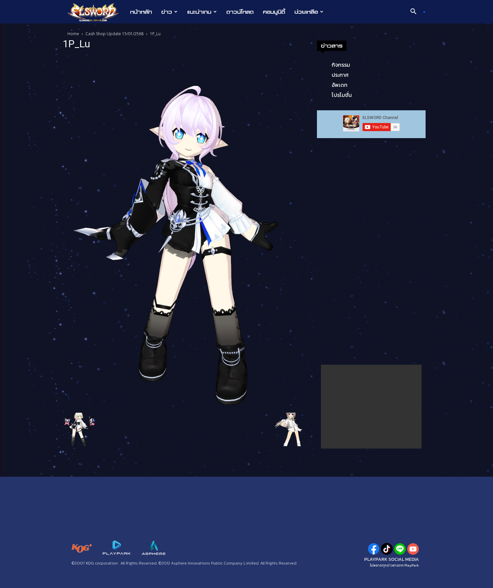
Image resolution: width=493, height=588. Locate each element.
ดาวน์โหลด (240, 11)
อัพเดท (339, 85)
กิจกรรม (341, 65)
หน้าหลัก (141, 11)
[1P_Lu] (184, 232)
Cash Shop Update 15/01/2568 (115, 34)
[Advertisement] (371, 407)
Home (73, 34)
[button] (415, 12)
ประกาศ (340, 75)
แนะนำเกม (199, 11)
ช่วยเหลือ (306, 11)
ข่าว (166, 11)
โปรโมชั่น (342, 95)
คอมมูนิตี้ (274, 11)
